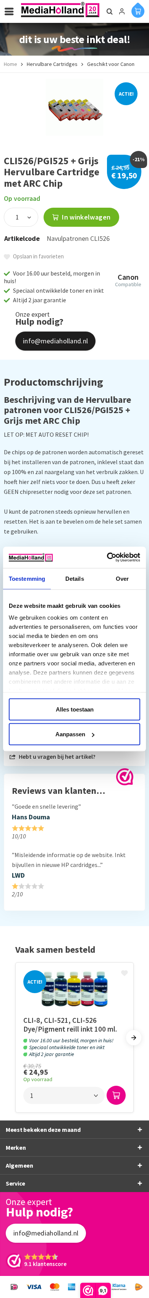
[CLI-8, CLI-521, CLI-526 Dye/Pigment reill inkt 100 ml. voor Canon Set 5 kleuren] (74, 989)
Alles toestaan (75, 709)
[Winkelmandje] (137, 10)
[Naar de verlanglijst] (125, 973)
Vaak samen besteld (55, 949)
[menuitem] (11, 11)
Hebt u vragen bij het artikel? (57, 756)
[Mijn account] (122, 11)
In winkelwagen (85, 217)
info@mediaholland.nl (55, 341)
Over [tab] (122, 578)
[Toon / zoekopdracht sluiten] (108, 11)
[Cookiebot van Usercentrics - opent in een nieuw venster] (107, 557)
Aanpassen (70, 734)
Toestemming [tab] (27, 578)
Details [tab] (74, 578)
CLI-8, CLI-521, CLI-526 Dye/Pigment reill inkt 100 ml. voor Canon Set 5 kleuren (70, 1024)
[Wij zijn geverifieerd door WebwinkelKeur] (124, 776)
